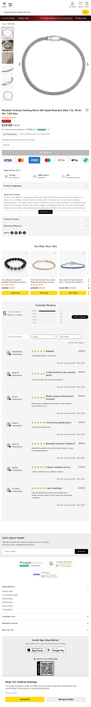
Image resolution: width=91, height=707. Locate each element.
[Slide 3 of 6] (7, 58)
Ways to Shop (7, 591)
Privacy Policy (7, 606)
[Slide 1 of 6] (7, 33)
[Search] (85, 12)
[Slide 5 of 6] (7, 83)
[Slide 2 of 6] (7, 45)
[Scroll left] (3, 272)
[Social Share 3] (20, 232)
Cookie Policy (7, 610)
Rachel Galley (7, 599)
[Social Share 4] (24, 232)
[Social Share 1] (11, 232)
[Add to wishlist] (87, 110)
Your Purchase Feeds (10, 595)
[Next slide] (88, 64)
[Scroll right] (87, 272)
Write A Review (80, 317)
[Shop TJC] (37, 5)
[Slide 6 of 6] (7, 95)
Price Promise (7, 602)
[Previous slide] (18, 64)
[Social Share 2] (16, 232)
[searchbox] (18, 337)
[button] (47, 311)
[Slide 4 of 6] (7, 70)
